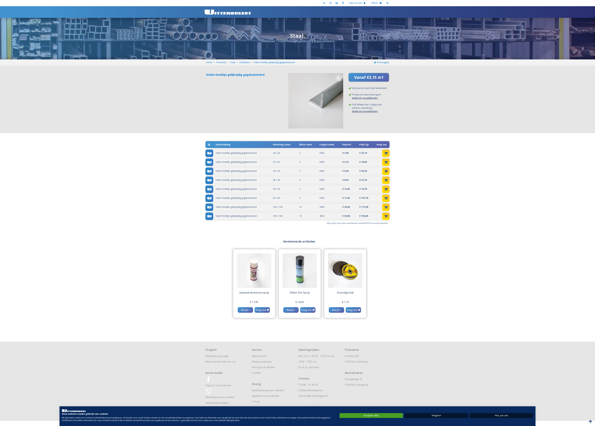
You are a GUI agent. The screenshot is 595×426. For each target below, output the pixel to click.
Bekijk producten (262, 361)
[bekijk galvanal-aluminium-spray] (254, 270)
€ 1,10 (345, 302)
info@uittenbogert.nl (310, 390)
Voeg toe (261, 310)
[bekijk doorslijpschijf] (345, 270)
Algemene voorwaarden (266, 396)
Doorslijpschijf (345, 292)
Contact (256, 372)
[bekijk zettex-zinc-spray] (299, 270)
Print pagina (383, 62)
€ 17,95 (254, 302)
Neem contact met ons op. (220, 361)
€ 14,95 (299, 302)
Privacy (256, 401)
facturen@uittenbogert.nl (313, 396)
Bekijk (245, 310)
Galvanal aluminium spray (254, 292)
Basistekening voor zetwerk (268, 390)
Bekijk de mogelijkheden (365, 97)
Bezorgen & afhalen (263, 367)
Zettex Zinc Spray (300, 292)
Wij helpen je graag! (216, 356)
